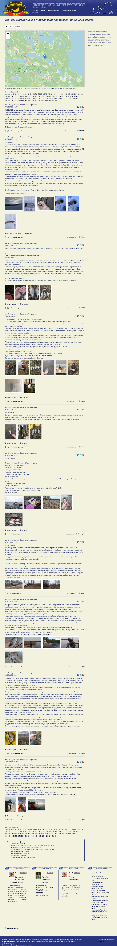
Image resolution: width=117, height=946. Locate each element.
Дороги (13, 847)
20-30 (24, 94)
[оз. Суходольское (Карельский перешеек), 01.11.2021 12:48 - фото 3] (51, 503)
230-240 (74, 96)
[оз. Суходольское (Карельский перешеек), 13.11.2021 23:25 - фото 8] (29, 387)
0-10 (14, 94)
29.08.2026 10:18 (97, 884)
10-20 (19, 94)
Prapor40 (81, 130)
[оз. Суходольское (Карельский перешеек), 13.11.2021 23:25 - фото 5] (61, 369)
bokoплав (44, 874)
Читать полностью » (42, 895)
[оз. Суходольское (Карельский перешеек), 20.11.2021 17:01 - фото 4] (46, 293)
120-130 (80, 94)
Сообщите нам (50, 88)
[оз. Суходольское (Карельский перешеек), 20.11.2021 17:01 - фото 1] (10, 293)
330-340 (68, 98)
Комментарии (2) (17, 308)
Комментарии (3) (17, 534)
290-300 (41, 98)
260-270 (21, 98)
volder (82, 593)
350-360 (7, 100)
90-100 (61, 94)
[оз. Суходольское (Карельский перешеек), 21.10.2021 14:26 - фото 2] (32, 643)
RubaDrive (17, 874)
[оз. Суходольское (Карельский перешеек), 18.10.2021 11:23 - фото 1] (11, 739)
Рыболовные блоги (69, 10)
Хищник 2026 (96, 879)
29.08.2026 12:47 (97, 877)
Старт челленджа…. (71, 879)
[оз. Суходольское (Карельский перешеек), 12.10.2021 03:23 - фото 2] (22, 805)
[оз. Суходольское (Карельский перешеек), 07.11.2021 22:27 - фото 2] (23, 432)
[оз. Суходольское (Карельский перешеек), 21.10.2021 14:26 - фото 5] (14, 658)
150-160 (21, 96)
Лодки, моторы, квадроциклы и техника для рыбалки (100, 916)
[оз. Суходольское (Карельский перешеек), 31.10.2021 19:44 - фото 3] (51, 585)
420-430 (54, 100)
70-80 (50, 94)
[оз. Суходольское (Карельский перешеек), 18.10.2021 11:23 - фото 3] (36, 739)
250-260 (14, 98)
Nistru (83, 237)
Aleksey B (81, 534)
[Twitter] (80, 106)
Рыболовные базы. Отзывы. (20, 851)
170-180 (34, 96)
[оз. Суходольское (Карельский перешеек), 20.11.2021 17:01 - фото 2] (21, 293)
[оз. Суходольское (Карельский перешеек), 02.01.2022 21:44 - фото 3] (45, 205)
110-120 (73, 94)
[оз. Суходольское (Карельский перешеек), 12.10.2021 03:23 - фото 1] (11, 805)
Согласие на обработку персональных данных (17, 945)
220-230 (68, 96)
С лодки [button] (22, 816)
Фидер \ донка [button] (11, 304)
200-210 (54, 96)
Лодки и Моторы (97, 883)
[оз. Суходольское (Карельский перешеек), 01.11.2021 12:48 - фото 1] (14, 503)
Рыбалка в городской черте (20, 853)
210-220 (61, 96)
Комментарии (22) (18, 753)
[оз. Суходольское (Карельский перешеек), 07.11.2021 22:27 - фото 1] (11, 432)
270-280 (27, 98)
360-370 (14, 100)
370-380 (21, 100)
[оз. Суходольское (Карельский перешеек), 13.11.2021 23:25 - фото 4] (48, 369)
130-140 (7, 96)
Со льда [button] (30, 233)
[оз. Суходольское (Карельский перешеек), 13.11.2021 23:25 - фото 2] (23, 369)
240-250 (7, 98)
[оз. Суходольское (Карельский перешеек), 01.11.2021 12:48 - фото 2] (32, 503)
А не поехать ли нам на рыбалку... (22, 845)
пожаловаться (70, 130)
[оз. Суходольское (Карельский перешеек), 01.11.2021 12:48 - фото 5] (14, 520)
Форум (43, 10)
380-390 (27, 100)
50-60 (40, 94)
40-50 (35, 94)
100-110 (67, 94)
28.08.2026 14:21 (97, 902)
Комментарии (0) (17, 130)
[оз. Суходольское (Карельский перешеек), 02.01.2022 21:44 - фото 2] (29, 205)
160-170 (27, 96)
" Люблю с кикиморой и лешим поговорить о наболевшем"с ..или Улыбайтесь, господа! (44, 885)
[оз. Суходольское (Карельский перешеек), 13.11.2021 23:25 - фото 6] (73, 369)
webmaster (102, 941)
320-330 (61, 98)
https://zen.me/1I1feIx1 (54, 488)
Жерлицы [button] (28, 127)
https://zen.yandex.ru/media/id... (52, 190)
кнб (83, 666)
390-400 (34, 100)
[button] (44, 56)
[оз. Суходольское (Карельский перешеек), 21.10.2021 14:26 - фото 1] (14, 643)
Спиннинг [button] (10, 816)
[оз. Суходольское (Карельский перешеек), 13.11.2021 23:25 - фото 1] (11, 369)
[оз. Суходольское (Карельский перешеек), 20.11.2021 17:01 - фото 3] (33, 293)
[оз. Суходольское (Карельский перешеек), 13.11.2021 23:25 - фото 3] (36, 369)
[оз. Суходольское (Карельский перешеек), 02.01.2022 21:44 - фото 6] (11, 223)
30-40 (30, 94)
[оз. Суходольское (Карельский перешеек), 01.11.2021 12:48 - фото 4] (67, 503)
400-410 (41, 100)
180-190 (41, 96)
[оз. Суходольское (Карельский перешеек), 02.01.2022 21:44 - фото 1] (14, 205)
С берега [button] (25, 304)
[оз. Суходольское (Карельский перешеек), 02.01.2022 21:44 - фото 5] (73, 205)
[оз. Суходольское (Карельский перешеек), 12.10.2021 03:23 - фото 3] (36, 805)
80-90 (55, 94)
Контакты (35, 13)
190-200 (48, 96)
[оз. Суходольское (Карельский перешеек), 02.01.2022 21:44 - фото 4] (61, 205)
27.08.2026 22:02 (101, 912)
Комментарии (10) (18, 237)
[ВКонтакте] (78, 106)
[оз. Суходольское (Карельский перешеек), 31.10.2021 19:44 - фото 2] (32, 585)
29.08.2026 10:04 (97, 888)
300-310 (48, 98)
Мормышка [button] (21, 127)
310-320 (54, 98)
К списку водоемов (14, 26)
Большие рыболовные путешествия (23, 857)
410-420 (48, 100)
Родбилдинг (96, 896)
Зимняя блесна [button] (12, 127)
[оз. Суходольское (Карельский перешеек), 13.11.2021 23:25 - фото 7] (14, 387)
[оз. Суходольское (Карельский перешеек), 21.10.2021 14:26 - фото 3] (51, 643)
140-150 (14, 96)
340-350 (74, 98)
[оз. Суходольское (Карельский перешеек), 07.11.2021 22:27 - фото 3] (36, 432)
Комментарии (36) (18, 401)
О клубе (35, 10)
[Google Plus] (83, 106)
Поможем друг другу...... (100, 900)
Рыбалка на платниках (18, 855)
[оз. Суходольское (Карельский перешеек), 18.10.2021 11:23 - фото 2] (23, 739)
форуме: (23, 842)
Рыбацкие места (54, 10)
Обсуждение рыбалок (18, 843)
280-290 (34, 98)
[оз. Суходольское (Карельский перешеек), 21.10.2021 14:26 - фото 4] (70, 643)
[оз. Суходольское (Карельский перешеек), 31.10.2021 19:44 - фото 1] (14, 585)
